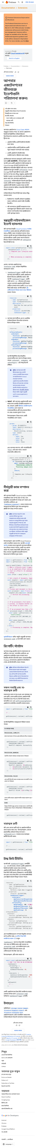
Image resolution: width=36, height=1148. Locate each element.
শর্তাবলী (3, 1139)
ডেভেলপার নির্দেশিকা (6, 1055)
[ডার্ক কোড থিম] (27, 246)
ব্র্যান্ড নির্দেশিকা (5, 1105)
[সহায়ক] (15, 72)
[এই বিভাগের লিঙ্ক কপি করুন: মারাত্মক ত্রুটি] (19, 824)
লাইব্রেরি (3, 1063)
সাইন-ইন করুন (29, 2)
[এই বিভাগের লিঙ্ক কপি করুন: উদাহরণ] (15, 1003)
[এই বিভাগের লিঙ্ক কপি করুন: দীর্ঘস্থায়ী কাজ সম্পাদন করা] (10, 491)
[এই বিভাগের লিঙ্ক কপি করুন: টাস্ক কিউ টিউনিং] (25, 859)
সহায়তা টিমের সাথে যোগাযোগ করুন (10, 1094)
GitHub (3, 1066)
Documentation (8, 8)
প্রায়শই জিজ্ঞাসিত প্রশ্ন (6, 1108)
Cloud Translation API (18, 53)
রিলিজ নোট (4, 1103)
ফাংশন (22, 130)
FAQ (27, 41)
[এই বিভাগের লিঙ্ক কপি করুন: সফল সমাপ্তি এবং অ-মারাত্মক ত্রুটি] (19, 691)
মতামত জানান (10, 76)
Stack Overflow (6, 1097)
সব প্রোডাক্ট (4, 1132)
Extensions (22, 8)
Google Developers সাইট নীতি (13, 1040)
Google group (5, 1100)
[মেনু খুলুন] (3, 2)
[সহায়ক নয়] (18, 72)
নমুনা (2, 1060)
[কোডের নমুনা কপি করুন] (30, 246)
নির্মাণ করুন (9, 68)
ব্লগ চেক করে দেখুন (6, 1074)
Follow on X (4, 1080)
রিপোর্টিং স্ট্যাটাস (24, 390)
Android (3, 1120)
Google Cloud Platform (8, 1129)
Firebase (6, 66)
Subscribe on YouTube (7, 1083)
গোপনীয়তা (10, 1139)
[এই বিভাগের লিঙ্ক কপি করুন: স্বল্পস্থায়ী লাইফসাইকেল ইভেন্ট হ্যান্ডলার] (24, 224)
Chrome (3, 1123)
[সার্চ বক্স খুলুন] (19, 2)
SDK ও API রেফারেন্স (6, 1058)
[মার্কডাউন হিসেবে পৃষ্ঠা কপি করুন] (11, 103)
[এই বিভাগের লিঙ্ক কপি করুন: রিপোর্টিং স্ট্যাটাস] (25, 646)
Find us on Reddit (6, 1077)
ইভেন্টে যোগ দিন (5, 1086)
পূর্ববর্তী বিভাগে (8, 637)
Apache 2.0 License (11, 1038)
